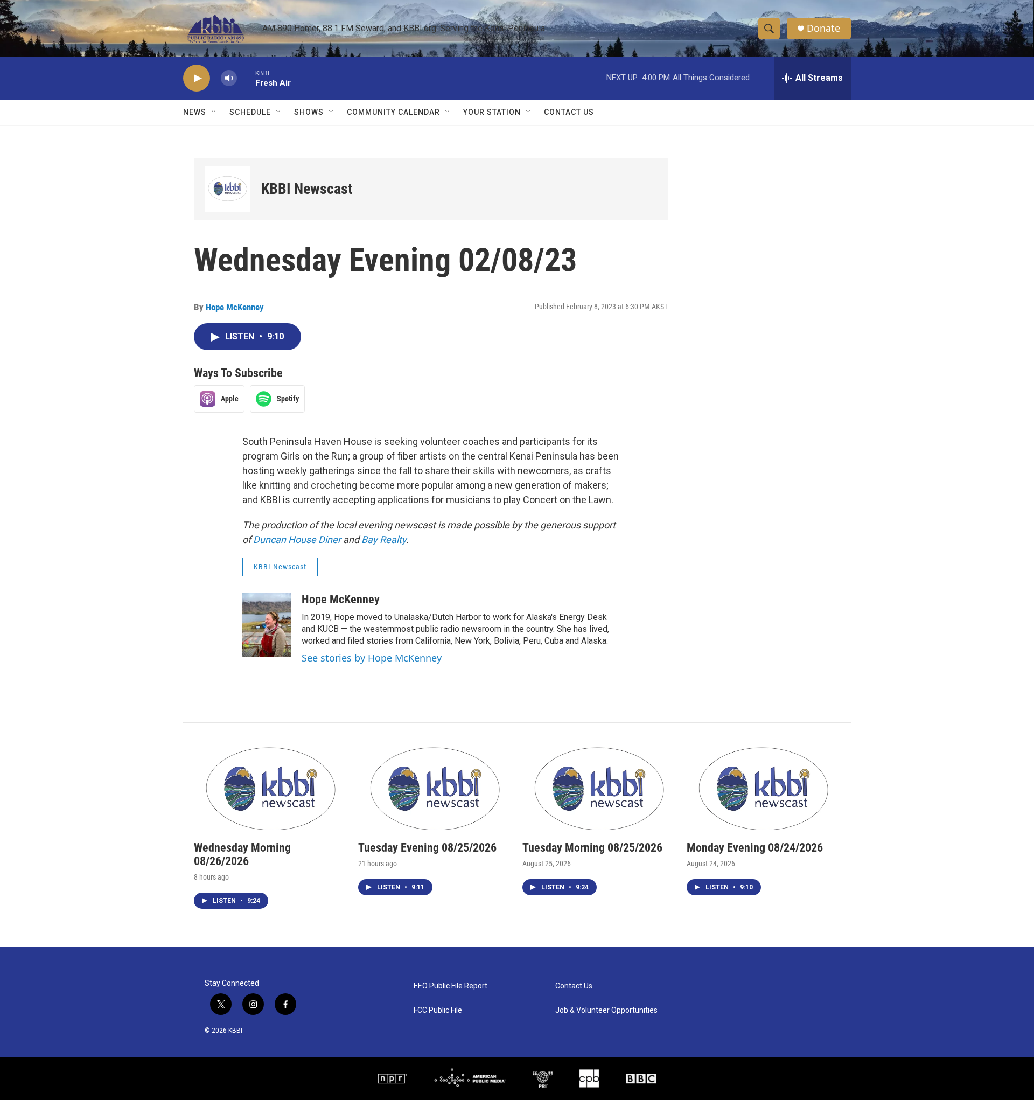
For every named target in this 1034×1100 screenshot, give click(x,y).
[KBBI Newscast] (227, 189)
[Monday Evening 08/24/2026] (763, 787)
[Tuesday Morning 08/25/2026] (599, 787)
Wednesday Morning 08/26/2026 (242, 854)
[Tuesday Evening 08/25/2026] (435, 787)
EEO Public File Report (450, 986)
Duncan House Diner (297, 539)
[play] (196, 78)
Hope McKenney (235, 307)
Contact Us (569, 112)
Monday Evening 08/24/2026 (755, 847)
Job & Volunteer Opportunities (606, 1010)
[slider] (246, 77)
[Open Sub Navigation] (214, 112)
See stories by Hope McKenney (372, 657)
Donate (823, 28)
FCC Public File (438, 1010)
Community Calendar (393, 112)
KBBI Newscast (307, 189)
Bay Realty (383, 539)
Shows (309, 112)
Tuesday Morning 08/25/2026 (592, 847)
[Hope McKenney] (266, 625)
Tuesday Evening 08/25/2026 (427, 847)
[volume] (229, 78)
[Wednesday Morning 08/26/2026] (270, 787)
